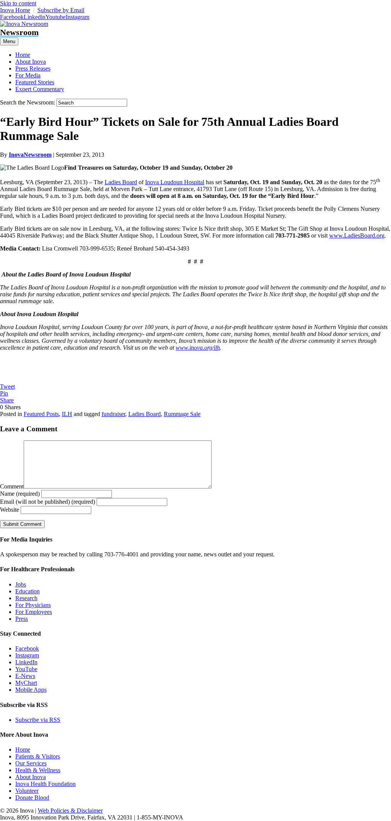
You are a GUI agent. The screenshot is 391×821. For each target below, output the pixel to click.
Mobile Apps (31, 689)
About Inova (30, 61)
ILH (67, 414)
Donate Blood (32, 797)
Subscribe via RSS (37, 720)
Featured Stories (34, 82)
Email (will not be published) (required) (47, 501)
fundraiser (113, 414)
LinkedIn (26, 662)
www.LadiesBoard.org (357, 235)
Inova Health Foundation (45, 784)
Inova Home (15, 10)
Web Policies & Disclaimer (70, 810)
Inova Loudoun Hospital (174, 182)
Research (26, 598)
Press (21, 618)
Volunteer (27, 790)
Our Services (31, 763)
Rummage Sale (182, 414)
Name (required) (20, 493)
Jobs (20, 584)
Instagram (27, 655)
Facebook (27, 648)
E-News (25, 676)
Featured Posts (41, 414)
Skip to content (18, 3)
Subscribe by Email (60, 10)
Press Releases (32, 68)
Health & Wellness (37, 770)
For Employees (33, 612)
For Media (27, 75)
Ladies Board (121, 182)
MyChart (26, 683)
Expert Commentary (39, 89)
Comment (12, 486)
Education (27, 591)
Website (9, 509)
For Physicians (33, 605)
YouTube (26, 669)
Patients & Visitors (37, 756)
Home (22, 54)
